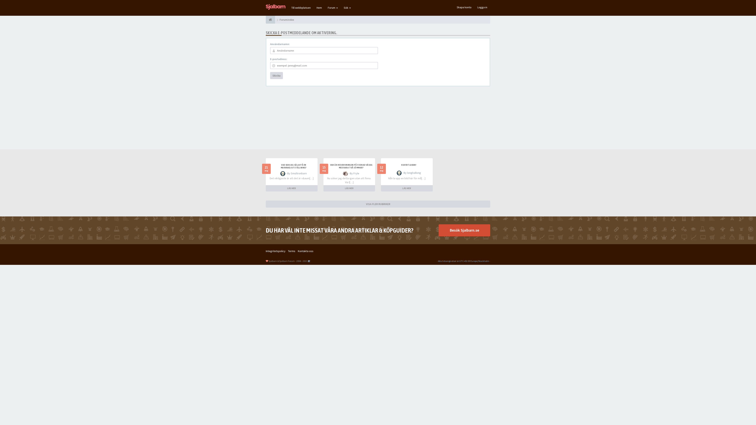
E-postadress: (278, 59)
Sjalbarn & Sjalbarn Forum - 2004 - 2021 (288, 261)
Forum (332, 7)
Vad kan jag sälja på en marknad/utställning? (294, 166)
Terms (291, 251)
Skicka (276, 75)
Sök (346, 7)
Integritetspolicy (275, 251)
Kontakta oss (305, 251)
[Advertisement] (378, 117)
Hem (319, 7)
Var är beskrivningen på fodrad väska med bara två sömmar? (351, 166)
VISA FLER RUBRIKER (378, 204)
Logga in (482, 7)
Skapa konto (464, 7)
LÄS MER (291, 188)
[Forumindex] (270, 20)
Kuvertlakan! (408, 165)
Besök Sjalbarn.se (464, 230)
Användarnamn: (280, 44)
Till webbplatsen (301, 7)
